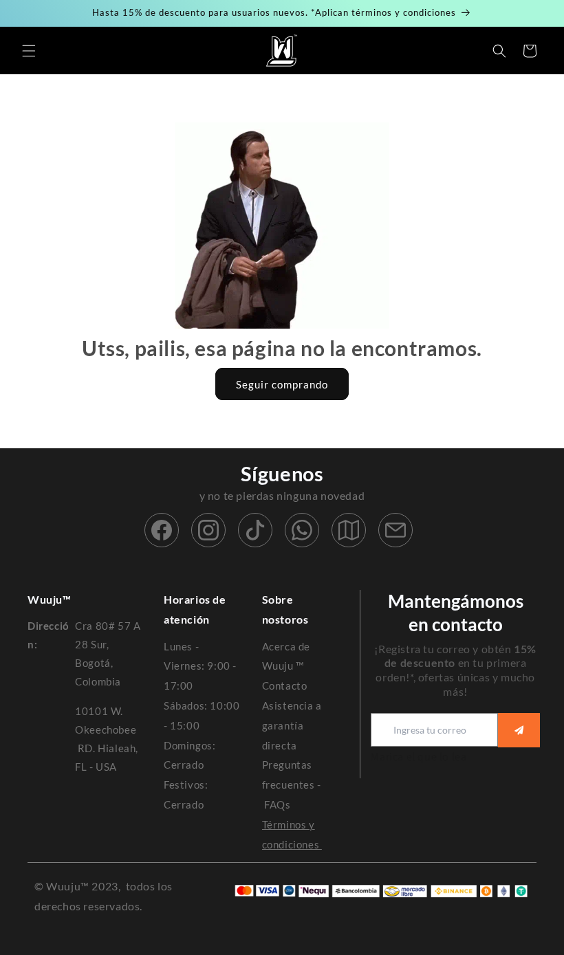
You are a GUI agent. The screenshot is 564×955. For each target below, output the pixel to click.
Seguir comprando (282, 384)
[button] (29, 51)
